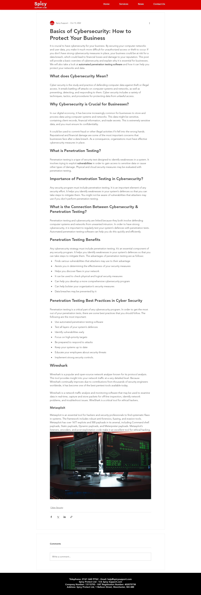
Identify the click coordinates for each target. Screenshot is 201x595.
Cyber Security (56, 507)
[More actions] (149, 23)
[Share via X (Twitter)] (58, 517)
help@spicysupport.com (119, 579)
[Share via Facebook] (51, 517)
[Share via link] (71, 517)
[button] (121, 4)
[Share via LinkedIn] (64, 517)
